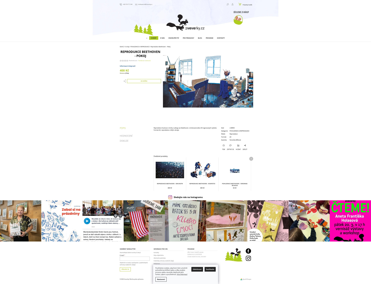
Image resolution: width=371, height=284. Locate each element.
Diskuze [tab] (124, 141)
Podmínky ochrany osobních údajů (164, 261)
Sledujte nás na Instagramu (188, 197)
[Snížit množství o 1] (125, 82)
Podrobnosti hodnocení (144, 60)
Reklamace (157, 263)
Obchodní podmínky (160, 258)
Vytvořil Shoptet (247, 279)
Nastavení (161, 279)
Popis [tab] (123, 128)
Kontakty (156, 252)
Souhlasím (210, 269)
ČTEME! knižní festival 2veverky (196, 256)
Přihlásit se (125, 269)
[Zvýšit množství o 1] (125, 80)
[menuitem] (146, 38)
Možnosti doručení (142, 66)
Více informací (182, 274)
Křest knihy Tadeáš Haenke (195, 252)
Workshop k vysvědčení (194, 254)
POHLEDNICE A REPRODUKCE (239, 131)
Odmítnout (197, 269)
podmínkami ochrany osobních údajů (134, 263)
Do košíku (144, 81)
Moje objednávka (159, 255)
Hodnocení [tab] (126, 136)
